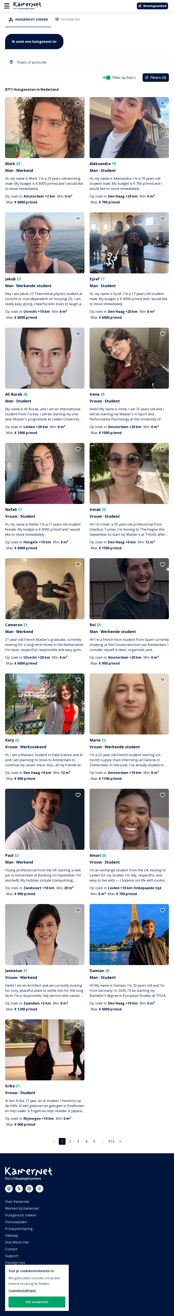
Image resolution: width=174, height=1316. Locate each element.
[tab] (28, 19)
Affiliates (12, 1276)
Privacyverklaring (19, 1228)
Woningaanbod (154, 6)
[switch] (108, 78)
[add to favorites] (78, 103)
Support (11, 1255)
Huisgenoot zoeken (20, 1215)
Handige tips (15, 1262)
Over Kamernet (17, 1201)
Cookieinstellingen (22, 1290)
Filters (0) (158, 77)
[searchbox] (90, 62)
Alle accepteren (37, 1302)
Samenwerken (16, 1283)
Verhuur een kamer (20, 1296)
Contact (11, 1249)
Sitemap (11, 1235)
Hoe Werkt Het (17, 1242)
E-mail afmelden (18, 1269)
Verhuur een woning (21, 1289)
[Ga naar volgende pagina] (120, 1141)
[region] (37, 1288)
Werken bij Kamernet (22, 1208)
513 (111, 1141)
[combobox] (87, 62)
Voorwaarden (16, 1222)
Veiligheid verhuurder (22, 1303)
